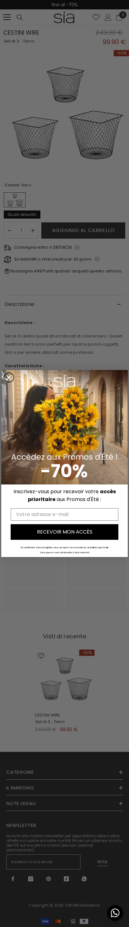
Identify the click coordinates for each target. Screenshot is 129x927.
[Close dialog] (9, 377)
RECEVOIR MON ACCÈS (64, 531)
